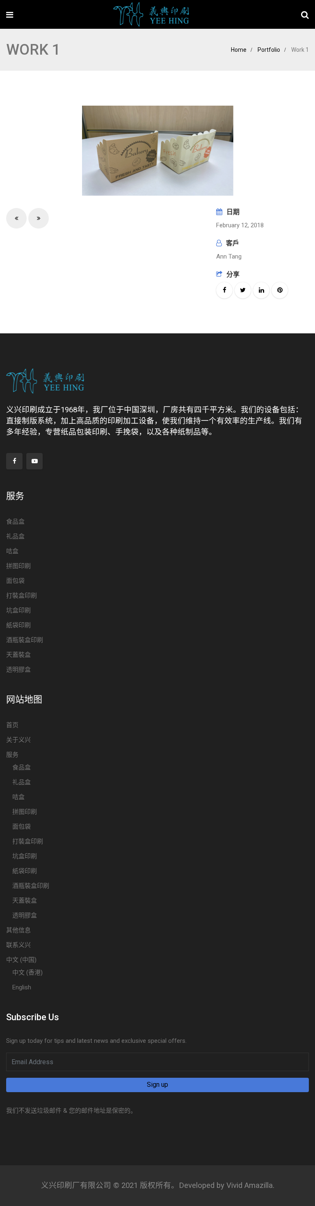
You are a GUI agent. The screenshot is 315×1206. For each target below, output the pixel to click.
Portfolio (269, 49)
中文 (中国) (21, 959)
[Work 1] (157, 151)
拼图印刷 (18, 566)
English (21, 987)
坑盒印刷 (18, 610)
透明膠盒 (18, 669)
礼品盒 (15, 536)
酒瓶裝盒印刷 (24, 640)
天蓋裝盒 (18, 654)
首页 (12, 725)
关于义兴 (18, 740)
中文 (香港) (27, 972)
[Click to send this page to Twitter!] (243, 290)
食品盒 (15, 521)
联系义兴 (18, 945)
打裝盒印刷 (21, 595)
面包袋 (15, 581)
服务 (12, 754)
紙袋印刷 (18, 625)
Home (239, 49)
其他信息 (18, 930)
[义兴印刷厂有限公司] (151, 15)
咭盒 (12, 551)
